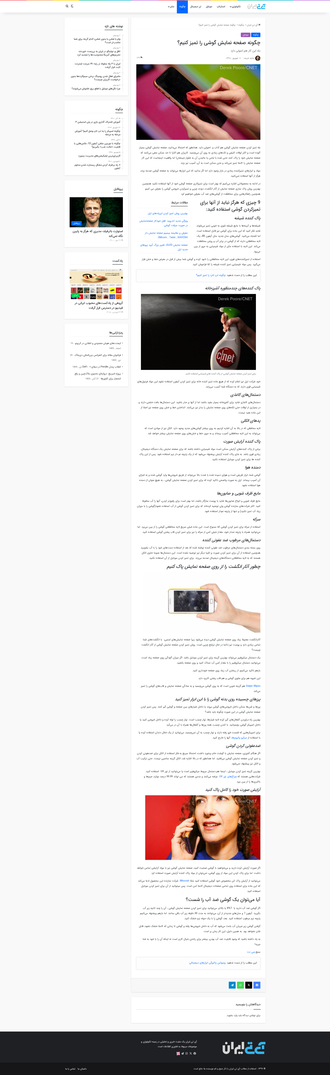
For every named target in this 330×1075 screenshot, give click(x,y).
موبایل (209, 6)
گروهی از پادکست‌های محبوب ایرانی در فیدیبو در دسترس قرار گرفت (99, 305)
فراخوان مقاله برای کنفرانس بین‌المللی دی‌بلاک (97, 355)
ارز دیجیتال (195, 6)
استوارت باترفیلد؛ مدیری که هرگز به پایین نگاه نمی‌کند (98, 233)
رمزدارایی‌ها (116, 332)
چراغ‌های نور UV (227, 777)
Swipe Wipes (253, 686)
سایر (172, 6)
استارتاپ (221, 6)
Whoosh (184, 881)
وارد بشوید (232, 1015)
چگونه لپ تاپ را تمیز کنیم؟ (211, 275)
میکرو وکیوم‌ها (239, 738)
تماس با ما (70, 1069)
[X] (191, 1053)
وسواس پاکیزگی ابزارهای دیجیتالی (207, 963)
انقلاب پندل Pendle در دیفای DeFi (101, 367)
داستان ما (82, 1069)
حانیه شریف (249, 58)
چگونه (182, 6)
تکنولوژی (236, 6)
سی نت (251, 952)
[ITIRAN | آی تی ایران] (257, 6)
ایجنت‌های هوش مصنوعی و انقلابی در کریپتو (98, 343)
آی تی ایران (252, 25)
